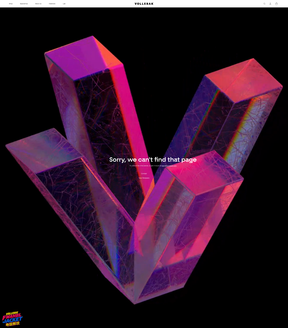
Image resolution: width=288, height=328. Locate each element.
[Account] (270, 3)
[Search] (264, 3)
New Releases (144, 178)
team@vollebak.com (169, 166)
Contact (144, 174)
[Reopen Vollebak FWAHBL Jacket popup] (12, 318)
